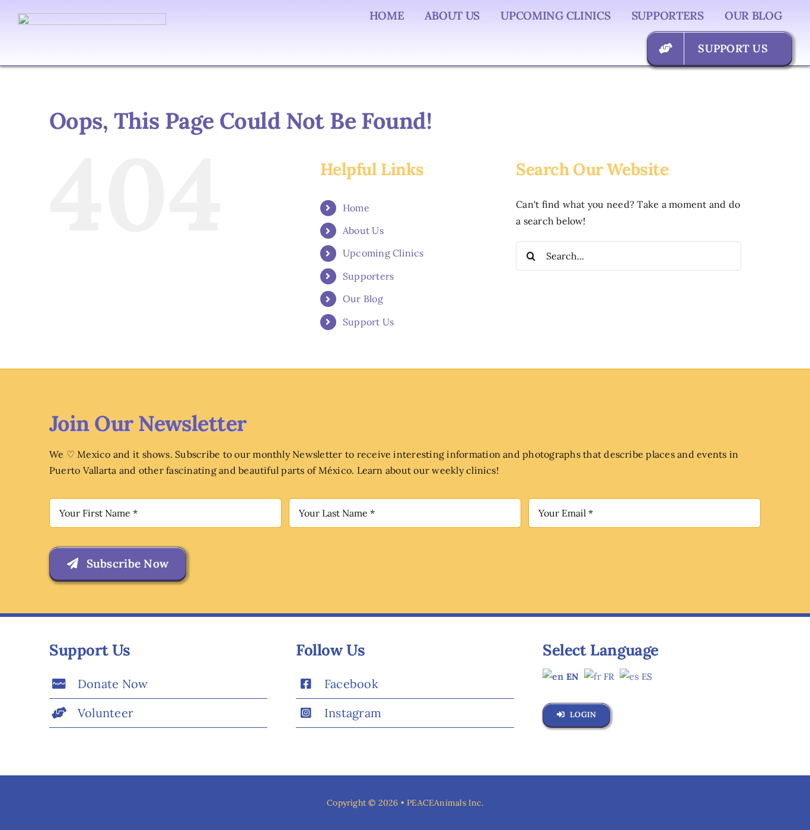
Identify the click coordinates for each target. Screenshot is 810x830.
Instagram (352, 712)
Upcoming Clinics (383, 253)
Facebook (351, 683)
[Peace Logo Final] (92, 18)
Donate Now (113, 683)
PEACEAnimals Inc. (445, 802)
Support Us (368, 322)
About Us (363, 230)
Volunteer (105, 712)
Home (356, 208)
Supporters (368, 276)
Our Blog (363, 299)
